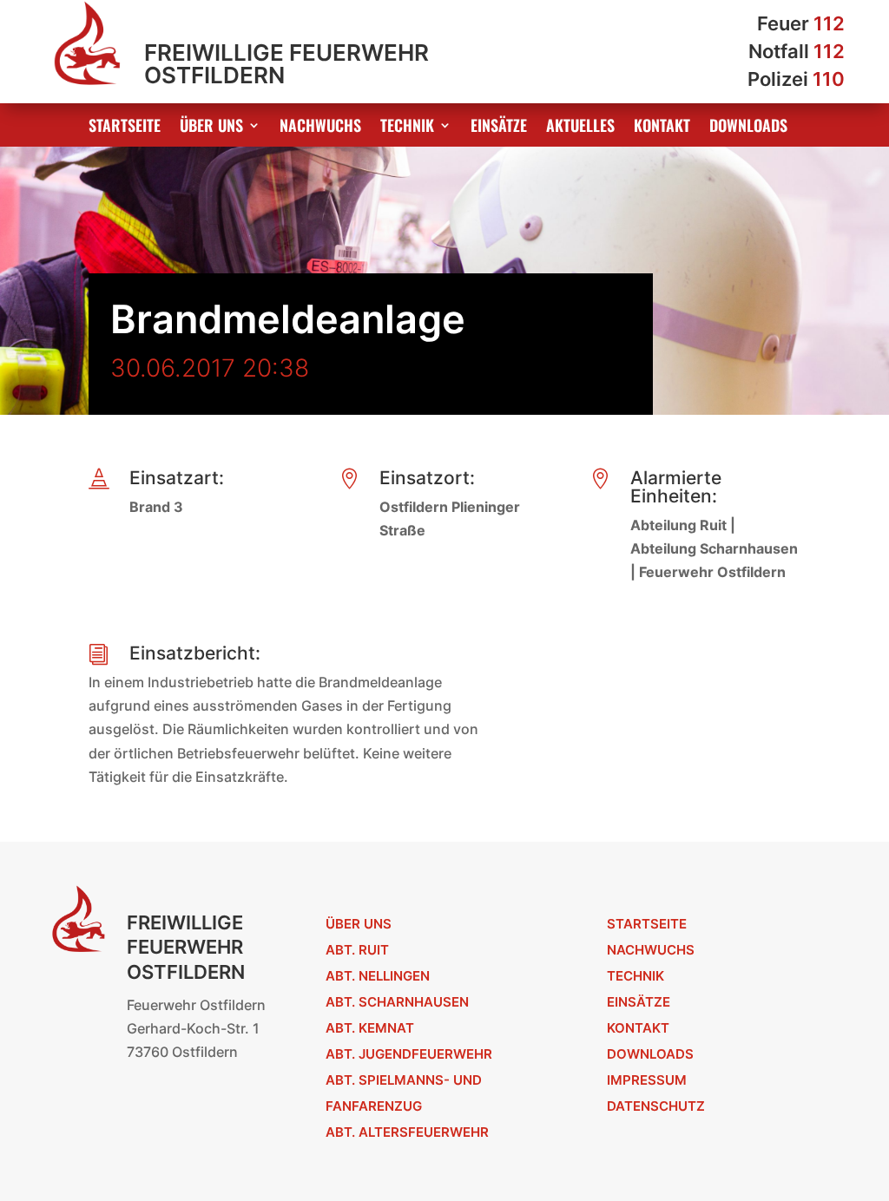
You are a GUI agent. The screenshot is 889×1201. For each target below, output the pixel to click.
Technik (407, 127)
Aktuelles (580, 127)
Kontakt (662, 127)
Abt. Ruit (357, 950)
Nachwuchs (320, 127)
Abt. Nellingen (378, 976)
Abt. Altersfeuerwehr (407, 1132)
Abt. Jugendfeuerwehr (409, 1054)
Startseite (125, 127)
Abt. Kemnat (370, 1028)
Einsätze (499, 127)
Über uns (211, 127)
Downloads (748, 127)
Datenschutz (656, 1106)
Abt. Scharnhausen (397, 1002)
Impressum (647, 1080)
